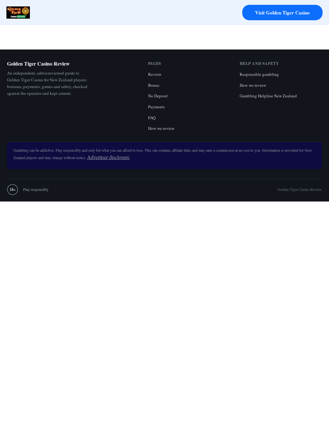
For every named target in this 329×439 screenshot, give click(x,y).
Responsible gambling (259, 74)
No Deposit (158, 96)
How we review (161, 128)
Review (154, 74)
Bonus (153, 85)
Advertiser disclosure (108, 157)
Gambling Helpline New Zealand (268, 96)
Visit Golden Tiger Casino (282, 12)
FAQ (152, 118)
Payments (156, 107)
